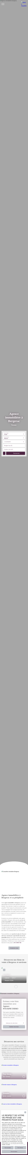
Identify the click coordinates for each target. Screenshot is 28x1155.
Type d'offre (6, 433)
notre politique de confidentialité (17, 1144)
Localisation (7, 441)
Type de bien (6, 437)
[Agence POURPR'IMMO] (24, 4)
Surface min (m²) (8, 449)
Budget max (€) (8, 445)
